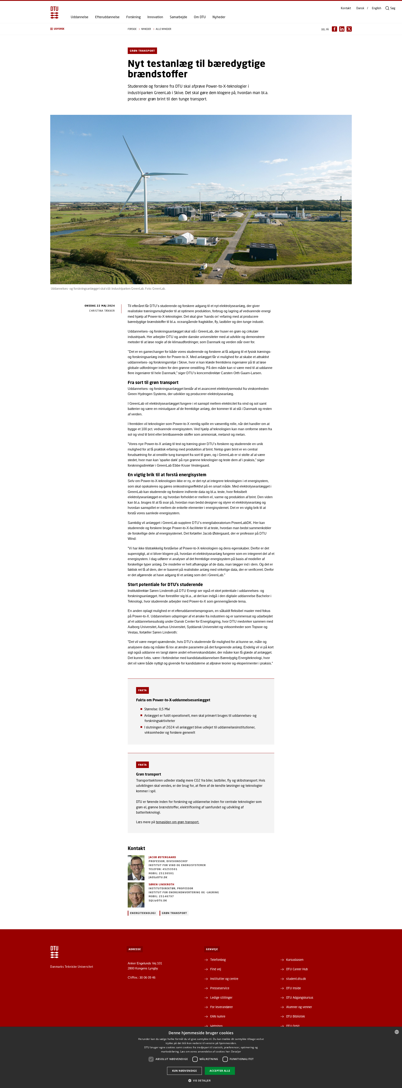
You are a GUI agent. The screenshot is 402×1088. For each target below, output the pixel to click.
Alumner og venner (299, 1007)
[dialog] (201, 1057)
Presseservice (219, 988)
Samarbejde (178, 17)
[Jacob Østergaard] (136, 867)
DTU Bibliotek (295, 1016)
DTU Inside (293, 988)
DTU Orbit (293, 1026)
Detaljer (236, 1051)
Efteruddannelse (107, 17)
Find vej (215, 969)
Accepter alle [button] (220, 1071)
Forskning (133, 17)
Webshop (216, 1026)
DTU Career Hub (297, 969)
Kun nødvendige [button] (184, 1071)
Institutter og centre (224, 978)
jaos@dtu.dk (158, 877)
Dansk (360, 8)
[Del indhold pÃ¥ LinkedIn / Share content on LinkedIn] (341, 29)
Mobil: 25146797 (161, 896)
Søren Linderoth (161, 884)
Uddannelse (79, 17)
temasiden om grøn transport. (177, 822)
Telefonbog (218, 959)
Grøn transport (174, 913)
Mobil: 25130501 (161, 873)
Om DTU (200, 17)
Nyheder (219, 17)
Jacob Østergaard (162, 857)
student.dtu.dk (296, 978)
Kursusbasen (294, 959)
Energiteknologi (143, 913)
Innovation (155, 17)
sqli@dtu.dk (158, 900)
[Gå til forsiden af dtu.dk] (54, 12)
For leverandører (221, 1007)
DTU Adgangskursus (299, 997)
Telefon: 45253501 (163, 869)
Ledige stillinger (221, 997)
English (376, 8)
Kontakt (346, 8)
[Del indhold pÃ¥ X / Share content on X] (349, 29)
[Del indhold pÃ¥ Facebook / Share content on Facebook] (334, 29)
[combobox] (397, 1032)
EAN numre (217, 1016)
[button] (84, 29)
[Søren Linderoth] (136, 895)
